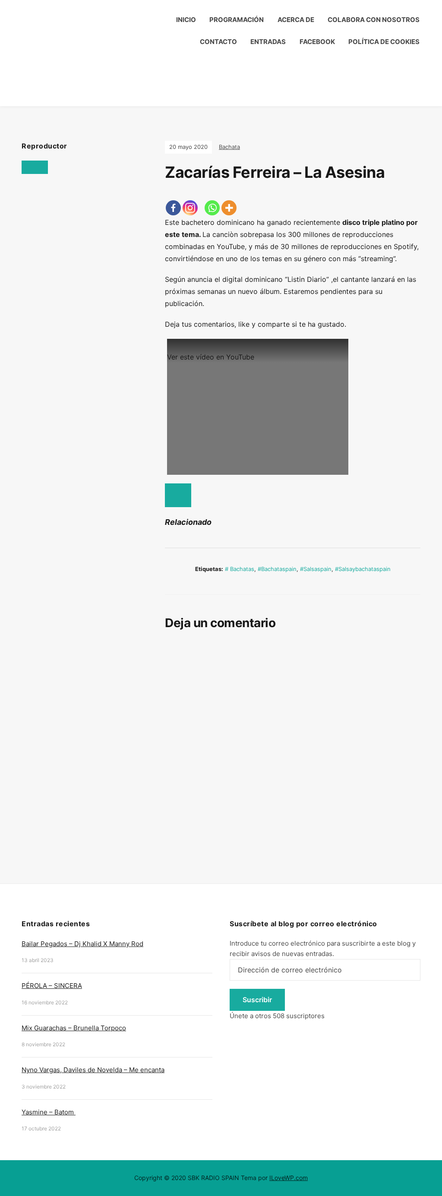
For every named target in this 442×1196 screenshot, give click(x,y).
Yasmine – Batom (49, 1112)
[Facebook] (173, 207)
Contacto (218, 42)
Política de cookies (384, 42)
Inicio (186, 20)
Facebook (317, 42)
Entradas (268, 42)
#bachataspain (277, 568)
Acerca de (296, 20)
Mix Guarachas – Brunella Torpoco (74, 1028)
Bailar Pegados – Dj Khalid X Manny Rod (82, 944)
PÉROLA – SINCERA (52, 985)
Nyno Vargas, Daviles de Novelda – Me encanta (93, 1070)
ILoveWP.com (288, 1177)
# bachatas (239, 568)
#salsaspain (316, 568)
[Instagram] (190, 207)
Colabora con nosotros (374, 20)
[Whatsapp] (212, 207)
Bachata (229, 146)
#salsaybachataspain (363, 568)
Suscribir (257, 999)
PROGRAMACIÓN (236, 20)
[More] (229, 207)
